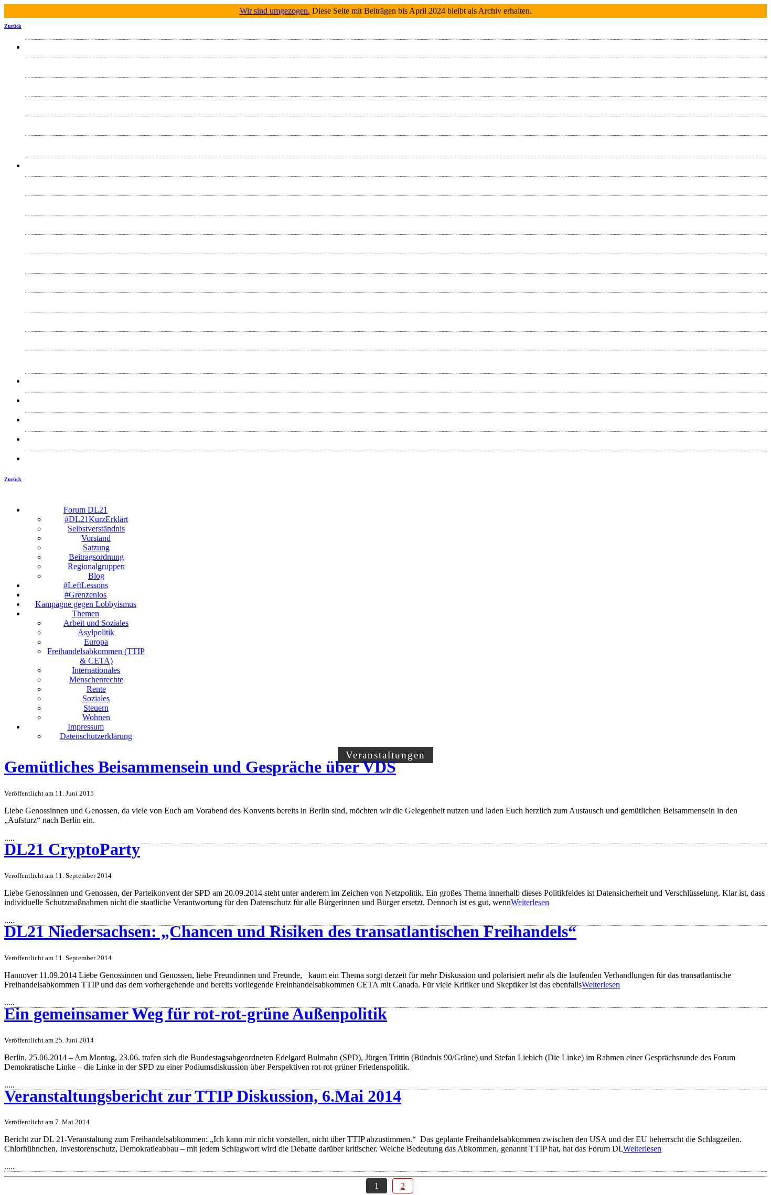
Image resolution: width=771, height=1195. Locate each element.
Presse (395, 380)
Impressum (396, 438)
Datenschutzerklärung (396, 458)
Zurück (13, 26)
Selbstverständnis (396, 84)
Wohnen (396, 358)
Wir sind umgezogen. (275, 10)
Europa (396, 222)
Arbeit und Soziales (396, 183)
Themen (396, 165)
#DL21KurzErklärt (396, 65)
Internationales (396, 261)
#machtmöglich (396, 400)
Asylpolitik (396, 203)
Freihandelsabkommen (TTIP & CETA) (396, 241)
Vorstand (396, 104)
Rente (396, 300)
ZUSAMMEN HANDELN (396, 419)
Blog (396, 142)
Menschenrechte (396, 280)
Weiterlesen (530, 902)
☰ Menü (456, 501)
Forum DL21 (396, 46)
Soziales (396, 319)
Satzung (396, 123)
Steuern (396, 338)
